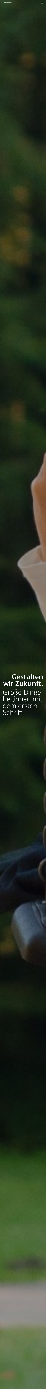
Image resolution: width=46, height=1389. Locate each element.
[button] (42, 3)
